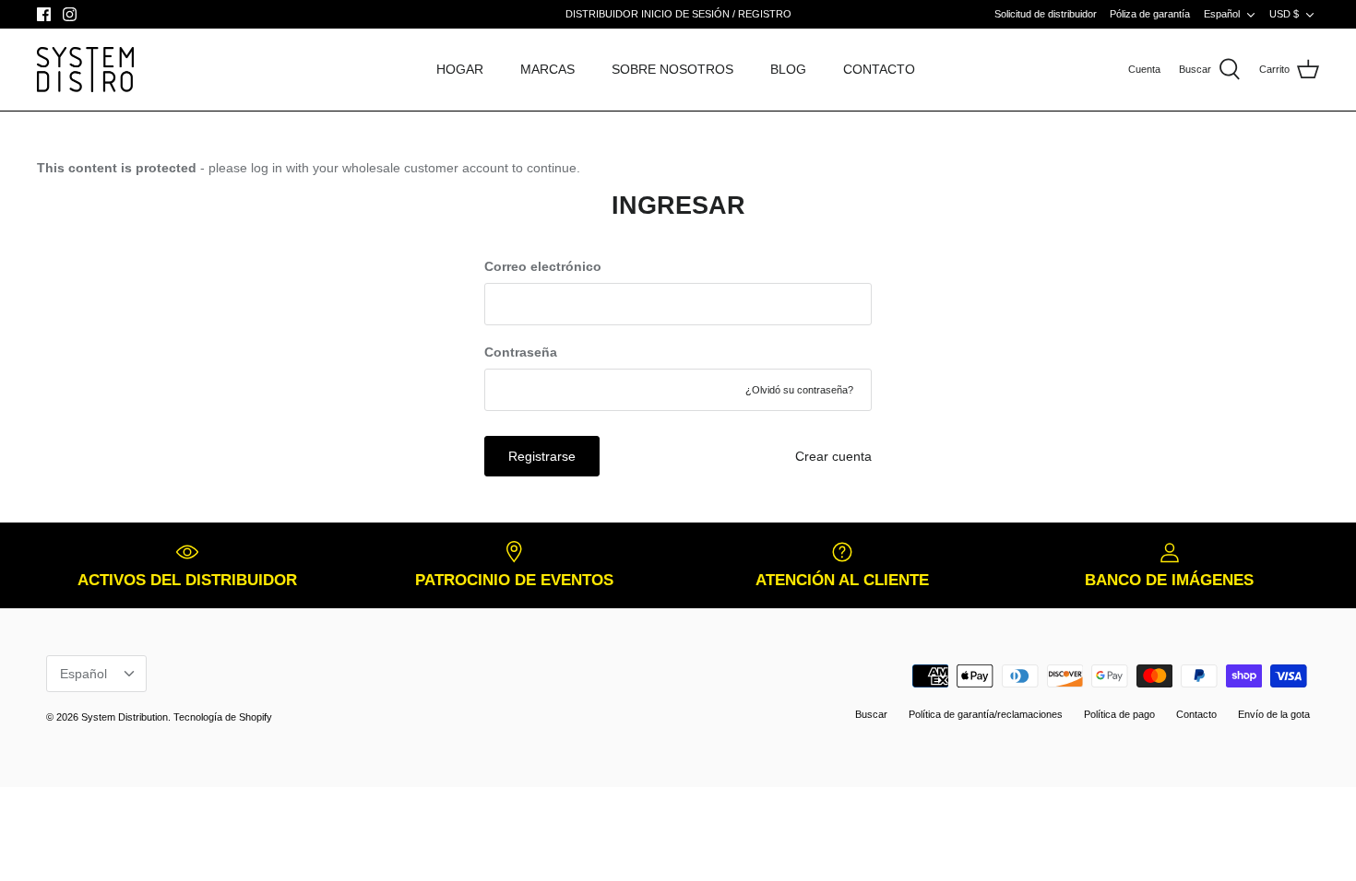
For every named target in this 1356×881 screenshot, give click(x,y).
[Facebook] (44, 14)
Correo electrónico (542, 266)
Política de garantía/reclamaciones (986, 714)
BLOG (788, 69)
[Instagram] (70, 14)
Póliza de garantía (1150, 13)
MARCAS (547, 69)
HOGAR (459, 69)
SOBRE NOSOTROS (672, 69)
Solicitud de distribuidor (1045, 13)
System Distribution (124, 716)
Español (1222, 13)
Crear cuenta (833, 456)
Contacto (1196, 714)
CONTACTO (879, 69)
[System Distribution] (85, 69)
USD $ (1284, 13)
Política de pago (1119, 714)
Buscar (871, 714)
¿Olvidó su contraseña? (799, 389)
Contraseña (520, 352)
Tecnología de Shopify (222, 716)
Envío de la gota (1274, 714)
